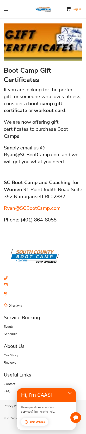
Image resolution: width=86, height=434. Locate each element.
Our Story (11, 355)
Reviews (10, 362)
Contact (9, 384)
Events (9, 326)
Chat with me (37, 422)
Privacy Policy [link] (13, 406)
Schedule (10, 334)
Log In (77, 9)
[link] (43, 254)
